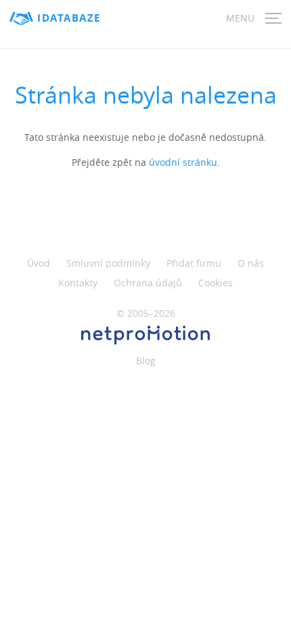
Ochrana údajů (148, 282)
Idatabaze (69, 18)
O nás (251, 263)
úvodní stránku (183, 162)
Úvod (38, 263)
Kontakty (77, 282)
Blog (146, 360)
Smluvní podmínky (108, 263)
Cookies (215, 282)
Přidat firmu (193, 263)
